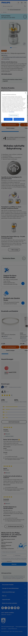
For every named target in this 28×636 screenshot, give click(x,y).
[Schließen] (24, 92)
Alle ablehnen (7, 120)
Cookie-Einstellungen (13, 116)
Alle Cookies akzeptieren (18, 120)
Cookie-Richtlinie (8, 113)
